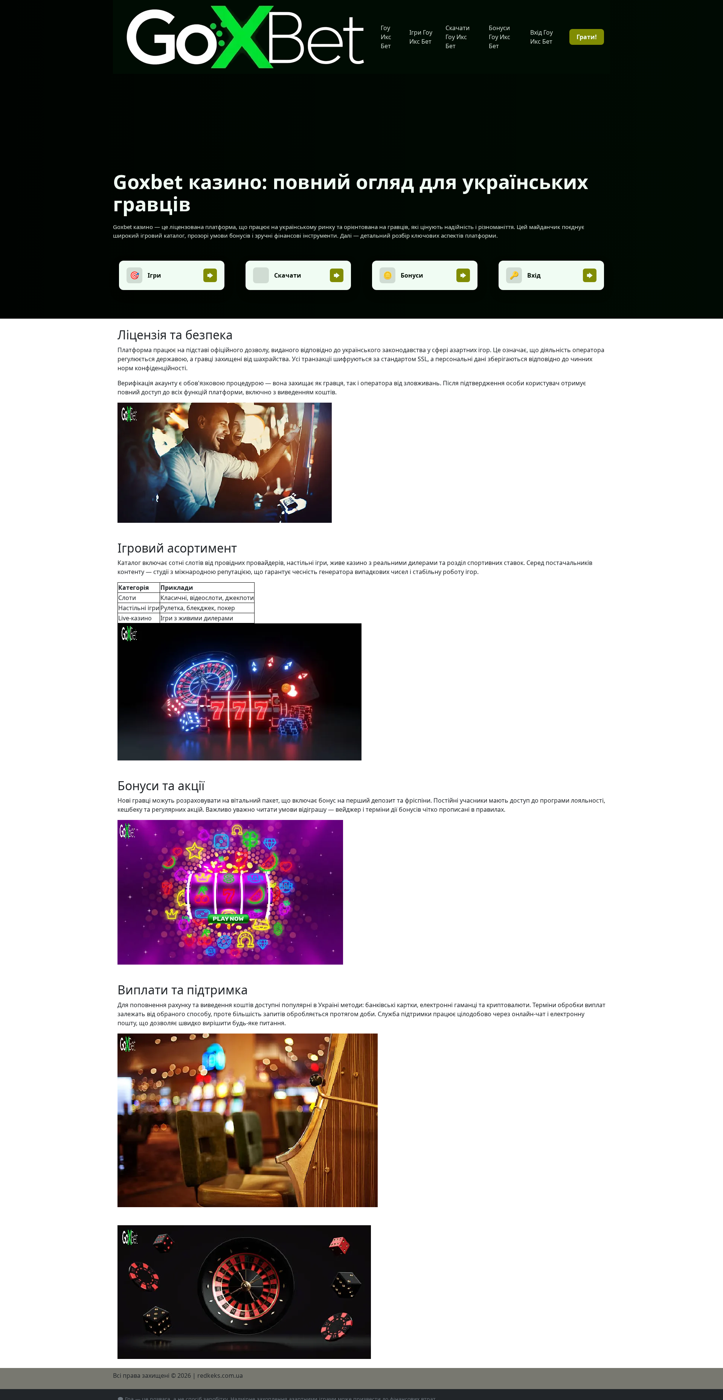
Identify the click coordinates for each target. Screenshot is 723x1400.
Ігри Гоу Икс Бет (420, 37)
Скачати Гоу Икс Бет (457, 37)
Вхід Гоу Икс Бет (541, 37)
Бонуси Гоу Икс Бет (499, 37)
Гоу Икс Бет (386, 37)
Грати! (587, 37)
